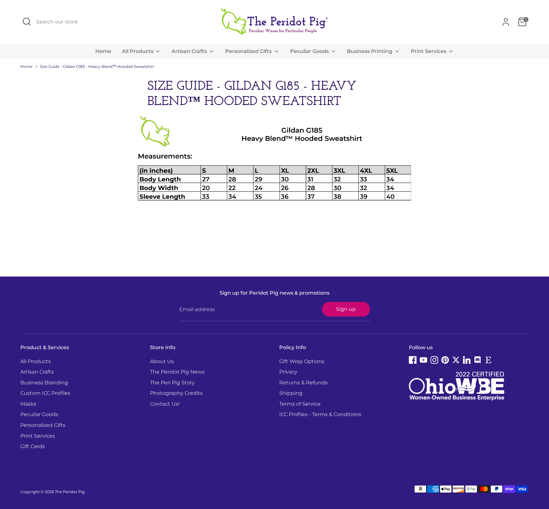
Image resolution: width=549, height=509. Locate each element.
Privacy (288, 372)
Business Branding (44, 383)
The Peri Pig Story (172, 383)
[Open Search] (26, 21)
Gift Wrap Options (301, 361)
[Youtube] (423, 360)
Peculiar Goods (310, 51)
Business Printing (370, 51)
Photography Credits (176, 393)
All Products (138, 51)
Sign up (346, 309)
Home (103, 51)
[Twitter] (456, 360)
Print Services (429, 51)
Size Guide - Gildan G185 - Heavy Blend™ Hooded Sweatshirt (97, 66)
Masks (28, 404)
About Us (162, 361)
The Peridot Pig (70, 491)
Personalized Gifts (249, 51)
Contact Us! (165, 404)
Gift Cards (32, 446)
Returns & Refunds (303, 383)
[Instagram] (434, 360)
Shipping (290, 393)
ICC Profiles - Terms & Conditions (320, 414)
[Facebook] (413, 360)
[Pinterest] (445, 360)
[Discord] (477, 360)
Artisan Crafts (190, 51)
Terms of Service (300, 404)
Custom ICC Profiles (45, 393)
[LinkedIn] (467, 360)
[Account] (505, 22)
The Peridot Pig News (177, 372)
